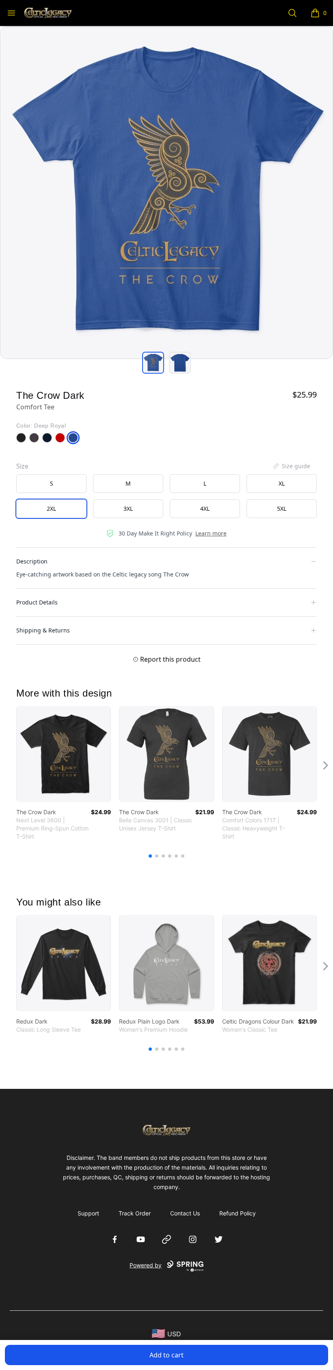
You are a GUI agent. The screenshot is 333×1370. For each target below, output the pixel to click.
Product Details (37, 602)
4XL (205, 508)
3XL (128, 508)
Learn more (211, 533)
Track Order (135, 1213)
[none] (291, 466)
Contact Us (185, 1213)
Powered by (146, 1265)
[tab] (153, 363)
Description (32, 561)
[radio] (51, 483)
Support (88, 1213)
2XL (51, 508)
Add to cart (166, 1355)
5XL (281, 508)
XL (282, 483)
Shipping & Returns (43, 630)
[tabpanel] (166, 192)
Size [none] (22, 466)
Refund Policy (237, 1213)
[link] (63, 754)
